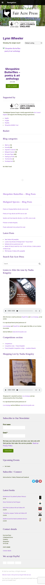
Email (5, 433)
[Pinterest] (40, 481)
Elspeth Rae (25, 317)
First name (7, 425)
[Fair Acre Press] (21, 16)
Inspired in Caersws (10, 149)
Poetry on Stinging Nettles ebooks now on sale (15, 209)
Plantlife (7, 123)
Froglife (7, 120)
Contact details (7, 550)
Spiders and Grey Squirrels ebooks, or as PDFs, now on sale (19, 218)
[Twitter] (33, 481)
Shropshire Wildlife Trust (11, 125)
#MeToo (7, 145)
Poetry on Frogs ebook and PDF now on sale (15, 213)
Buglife (7, 118)
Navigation (11, 3)
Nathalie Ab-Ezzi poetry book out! (14, 244)
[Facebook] (37, 481)
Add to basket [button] (12, 86)
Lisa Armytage (34, 317)
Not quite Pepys (9, 154)
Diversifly (7, 147)
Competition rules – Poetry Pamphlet (15, 346)
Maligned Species (10, 152)
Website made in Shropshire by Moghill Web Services (16, 575)
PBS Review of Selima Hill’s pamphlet (15, 251)
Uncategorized (9, 161)
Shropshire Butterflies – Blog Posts (19, 194)
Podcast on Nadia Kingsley (10, 222)
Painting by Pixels (9, 156)
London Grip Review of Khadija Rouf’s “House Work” (19, 242)
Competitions (8, 343)
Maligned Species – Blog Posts (17, 202)
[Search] (39, 263)
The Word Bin (8, 159)
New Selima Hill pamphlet (12, 239)
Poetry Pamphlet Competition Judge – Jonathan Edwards (20, 348)
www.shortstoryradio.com (19, 332)
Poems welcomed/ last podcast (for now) (14, 227)
